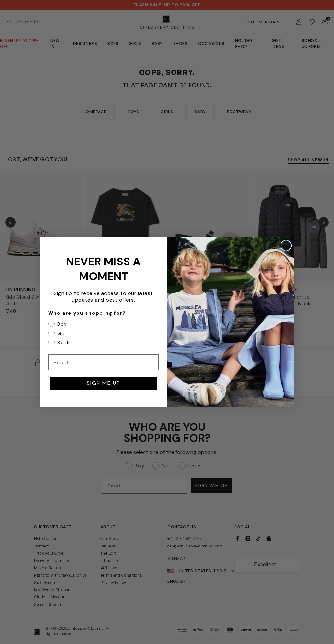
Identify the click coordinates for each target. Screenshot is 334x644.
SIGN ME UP (103, 383)
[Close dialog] (286, 245)
